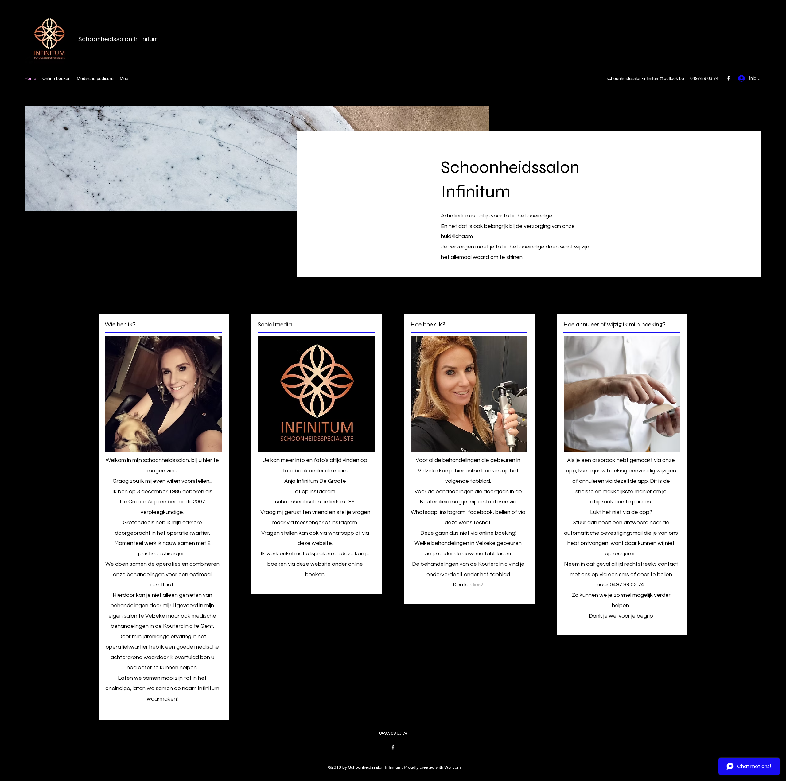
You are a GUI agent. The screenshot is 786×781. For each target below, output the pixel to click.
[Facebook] (729, 78)
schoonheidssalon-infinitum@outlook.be (645, 78)
